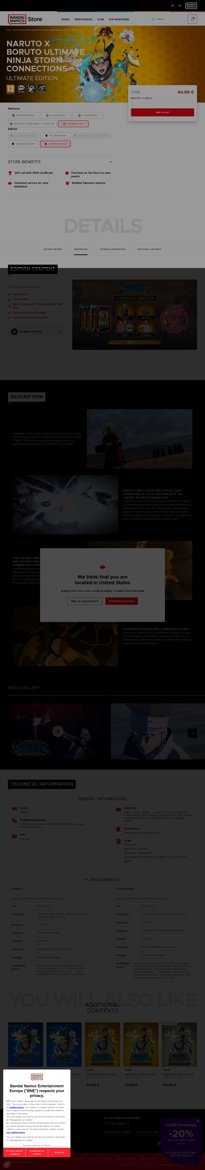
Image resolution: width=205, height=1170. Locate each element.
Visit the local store (121, 601)
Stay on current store (84, 601)
